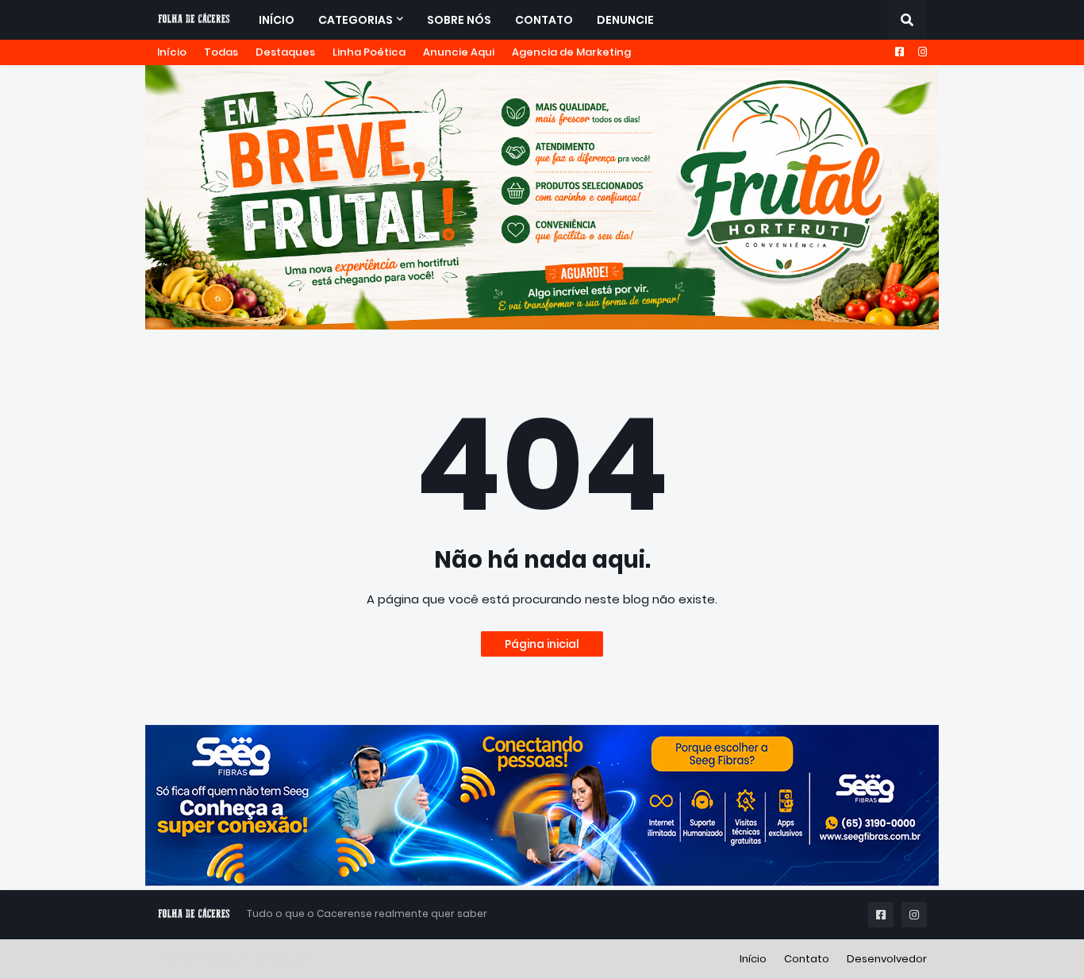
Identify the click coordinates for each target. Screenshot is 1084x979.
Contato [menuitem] (544, 20)
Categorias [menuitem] (355, 20)
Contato (806, 958)
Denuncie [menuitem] (625, 20)
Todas (221, 52)
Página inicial (542, 644)
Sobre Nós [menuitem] (459, 20)
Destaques (285, 52)
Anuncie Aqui (458, 52)
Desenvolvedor (887, 958)
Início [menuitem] (276, 20)
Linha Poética (369, 52)
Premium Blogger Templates (232, 958)
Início (171, 52)
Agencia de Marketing (571, 52)
